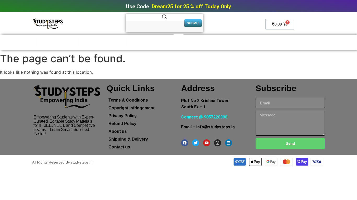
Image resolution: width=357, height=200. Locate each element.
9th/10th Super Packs (209, 42)
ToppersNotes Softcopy (155, 42)
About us (117, 131)
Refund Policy (122, 123)
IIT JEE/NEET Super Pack (264, 42)
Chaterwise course (316, 42)
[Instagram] (217, 142)
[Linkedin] (228, 142)
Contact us (119, 147)
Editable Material (57, 42)
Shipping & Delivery (128, 139)
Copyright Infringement (131, 108)
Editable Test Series (102, 42)
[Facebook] (184, 142)
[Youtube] (206, 142)
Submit (193, 23)
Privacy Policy (122, 116)
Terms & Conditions (128, 100)
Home (28, 42)
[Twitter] (195, 142)
